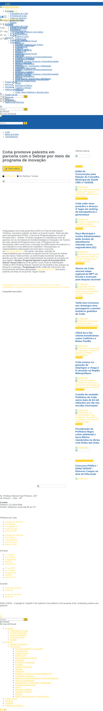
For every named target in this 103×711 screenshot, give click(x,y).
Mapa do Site (11, 531)
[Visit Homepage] (9, 7)
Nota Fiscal (10, 564)
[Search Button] (1, 94)
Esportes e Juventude (24, 58)
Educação (19, 56)
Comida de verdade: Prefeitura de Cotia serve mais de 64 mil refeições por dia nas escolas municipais (87, 400)
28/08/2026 (82, 187)
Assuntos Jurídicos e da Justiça (29, 32)
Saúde (18, 83)
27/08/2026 (82, 284)
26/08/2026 (82, 346)
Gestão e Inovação (23, 63)
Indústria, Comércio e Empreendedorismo (33, 57)
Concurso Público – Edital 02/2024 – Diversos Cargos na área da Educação (86, 469)
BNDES (8, 562)
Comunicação (21, 47)
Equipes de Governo (14, 522)
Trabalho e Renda (23, 88)
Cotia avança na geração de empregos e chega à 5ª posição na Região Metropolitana (87, 368)
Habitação (19, 67)
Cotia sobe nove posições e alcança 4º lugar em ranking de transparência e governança (86, 209)
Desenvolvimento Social (26, 54)
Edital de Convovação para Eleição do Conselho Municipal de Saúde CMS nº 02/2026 (87, 177)
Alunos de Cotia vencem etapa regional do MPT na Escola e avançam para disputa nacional (87, 274)
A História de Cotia (18, 16)
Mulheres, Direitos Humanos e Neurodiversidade (37, 61)
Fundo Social (11, 82)
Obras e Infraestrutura (24, 76)
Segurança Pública (23, 85)
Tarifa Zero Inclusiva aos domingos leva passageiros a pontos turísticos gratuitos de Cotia (87, 308)
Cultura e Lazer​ (22, 36)
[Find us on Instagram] (3, 17)
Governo (9, 38)
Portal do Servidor (13, 588)
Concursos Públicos (84, 461)
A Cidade (9, 11)
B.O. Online (10, 557)
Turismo (18, 90)
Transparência (11, 137)
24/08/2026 (82, 479)
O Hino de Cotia (17, 33)
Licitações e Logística (24, 72)
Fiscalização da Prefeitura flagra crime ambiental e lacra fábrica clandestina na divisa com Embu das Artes (87, 436)
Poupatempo (10, 559)
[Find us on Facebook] (1, 17)
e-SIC (7, 4)
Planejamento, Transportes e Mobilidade (33, 66)
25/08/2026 (82, 448)
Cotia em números (18, 18)
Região (13, 35)
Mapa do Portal (12, 134)
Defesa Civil (20, 39)
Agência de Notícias (14, 89)
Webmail (9, 590)
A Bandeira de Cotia (19, 13)
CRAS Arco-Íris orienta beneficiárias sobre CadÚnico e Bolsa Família (87, 336)
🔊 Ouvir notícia (12, 169)
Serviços (9, 84)
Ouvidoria (9, 87)
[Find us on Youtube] (5, 17)
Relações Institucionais (25, 68)
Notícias (26, 176)
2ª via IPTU (10, 555)
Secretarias (15, 42)
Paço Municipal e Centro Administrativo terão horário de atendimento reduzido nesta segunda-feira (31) (87, 240)
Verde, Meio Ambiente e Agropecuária (32, 92)
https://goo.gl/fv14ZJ (15, 251)
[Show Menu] (1, 118)
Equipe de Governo (18, 40)
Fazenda (19, 60)
